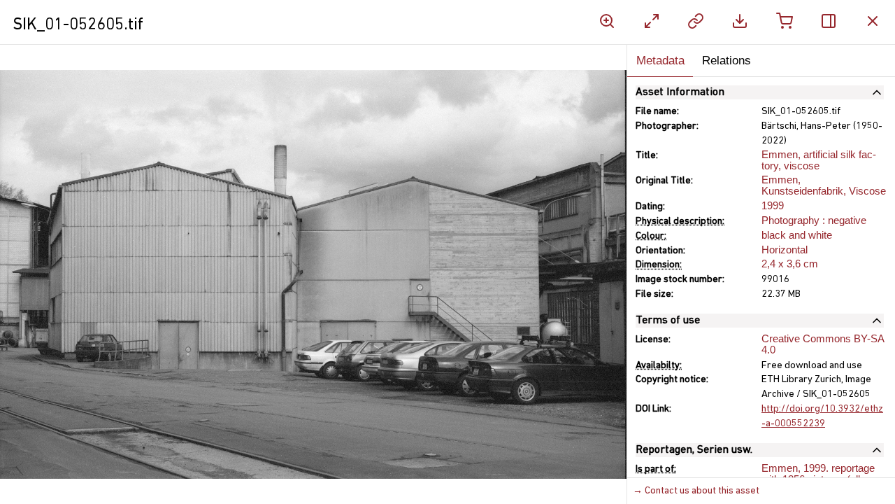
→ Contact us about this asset (696, 491)
